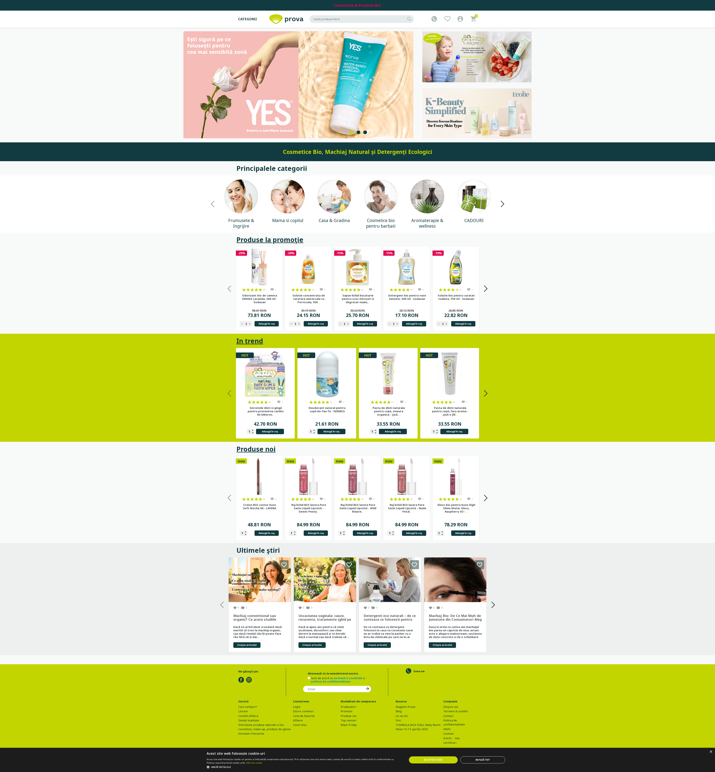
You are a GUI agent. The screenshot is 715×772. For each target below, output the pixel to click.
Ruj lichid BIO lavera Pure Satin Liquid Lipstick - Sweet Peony (308, 508)
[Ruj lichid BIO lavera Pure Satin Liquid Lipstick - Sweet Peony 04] (308, 476)
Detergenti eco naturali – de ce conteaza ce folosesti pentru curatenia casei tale (390, 618)
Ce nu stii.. (402, 716)
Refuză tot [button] (483, 759)
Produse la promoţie (269, 239)
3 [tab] (365, 132)
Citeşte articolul (247, 645)
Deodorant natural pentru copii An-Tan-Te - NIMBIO (327, 409)
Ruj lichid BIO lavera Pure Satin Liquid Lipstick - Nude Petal (407, 508)
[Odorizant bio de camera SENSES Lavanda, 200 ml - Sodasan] (259, 267)
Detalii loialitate (248, 720)
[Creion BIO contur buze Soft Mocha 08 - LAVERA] (259, 476)
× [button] (710, 751)
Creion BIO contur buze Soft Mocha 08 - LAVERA (259, 506)
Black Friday (349, 725)
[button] (304, 767)
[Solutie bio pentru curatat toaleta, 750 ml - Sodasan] (456, 267)
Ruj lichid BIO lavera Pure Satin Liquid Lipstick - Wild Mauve (357, 508)
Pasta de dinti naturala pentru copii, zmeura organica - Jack (389, 411)
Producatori (348, 707)
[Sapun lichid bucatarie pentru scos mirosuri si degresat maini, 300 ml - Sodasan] (357, 267)
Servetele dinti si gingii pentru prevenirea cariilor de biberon (266, 411)
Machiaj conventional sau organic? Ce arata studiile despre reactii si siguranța (255, 618)
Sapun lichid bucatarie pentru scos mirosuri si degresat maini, (358, 299)
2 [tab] (358, 132)
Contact (448, 716)
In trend (249, 340)
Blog (399, 711)
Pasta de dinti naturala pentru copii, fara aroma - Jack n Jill (450, 411)
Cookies (448, 733)
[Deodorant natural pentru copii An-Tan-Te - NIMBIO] (326, 374)
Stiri (398, 720)
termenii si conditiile (347, 678)
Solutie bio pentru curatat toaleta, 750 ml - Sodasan (456, 297)
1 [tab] (352, 132)
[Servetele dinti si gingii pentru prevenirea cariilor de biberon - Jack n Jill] (265, 374)
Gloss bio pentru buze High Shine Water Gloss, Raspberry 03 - (456, 508)
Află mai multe (254, 762)
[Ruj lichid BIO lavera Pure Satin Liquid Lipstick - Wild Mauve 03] (357, 476)
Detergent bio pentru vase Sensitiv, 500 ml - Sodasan (407, 297)
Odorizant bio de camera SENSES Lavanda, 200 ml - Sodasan (259, 299)
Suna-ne (419, 671)
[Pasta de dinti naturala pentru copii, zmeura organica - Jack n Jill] (388, 374)
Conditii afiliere (248, 716)
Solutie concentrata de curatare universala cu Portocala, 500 (309, 299)
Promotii (346, 711)
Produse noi (256, 449)
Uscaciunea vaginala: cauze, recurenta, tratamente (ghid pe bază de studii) (324, 618)
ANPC (447, 729)
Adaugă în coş (267, 323)
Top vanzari (348, 720)
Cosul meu (299, 725)
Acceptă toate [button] (433, 759)
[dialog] (357, 760)
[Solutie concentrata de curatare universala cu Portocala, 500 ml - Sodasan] (308, 267)
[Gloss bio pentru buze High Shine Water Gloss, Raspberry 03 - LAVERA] (456, 476)
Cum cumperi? (247, 707)
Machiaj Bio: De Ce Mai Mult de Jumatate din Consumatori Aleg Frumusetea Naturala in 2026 (455, 618)
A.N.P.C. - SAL (451, 738)
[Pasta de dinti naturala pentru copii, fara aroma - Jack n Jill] (449, 374)
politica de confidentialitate (331, 681)
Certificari (449, 742)
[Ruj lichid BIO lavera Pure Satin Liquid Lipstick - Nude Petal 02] (406, 476)
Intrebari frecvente (251, 733)
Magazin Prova (405, 707)
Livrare (243, 711)
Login (296, 707)
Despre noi (450, 707)
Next (502, 204)
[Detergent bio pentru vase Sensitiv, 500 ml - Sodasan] (406, 267)
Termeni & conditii (455, 711)
